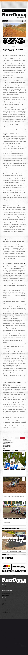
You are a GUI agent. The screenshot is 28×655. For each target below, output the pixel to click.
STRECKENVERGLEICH (7, 445)
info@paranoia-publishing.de (7, 593)
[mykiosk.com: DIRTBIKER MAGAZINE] (14, 551)
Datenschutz (4, 588)
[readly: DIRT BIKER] (14, 540)
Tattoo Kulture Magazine (6, 613)
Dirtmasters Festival (5, 601)
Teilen (18, 437)
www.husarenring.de (16, 205)
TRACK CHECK (5, 443)
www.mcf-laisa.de (16, 172)
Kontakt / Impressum (6, 586)
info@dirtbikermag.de (6, 595)
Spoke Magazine (5, 611)
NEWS (13, 46)
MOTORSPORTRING (6, 440)
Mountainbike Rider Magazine (7, 609)
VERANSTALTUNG (9, 442)
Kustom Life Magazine (6, 612)
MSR (6, 439)
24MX (3, 604)
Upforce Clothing (5, 603)
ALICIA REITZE (5, 446)
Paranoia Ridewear (5, 600)
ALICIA (9, 446)
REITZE (4, 448)
